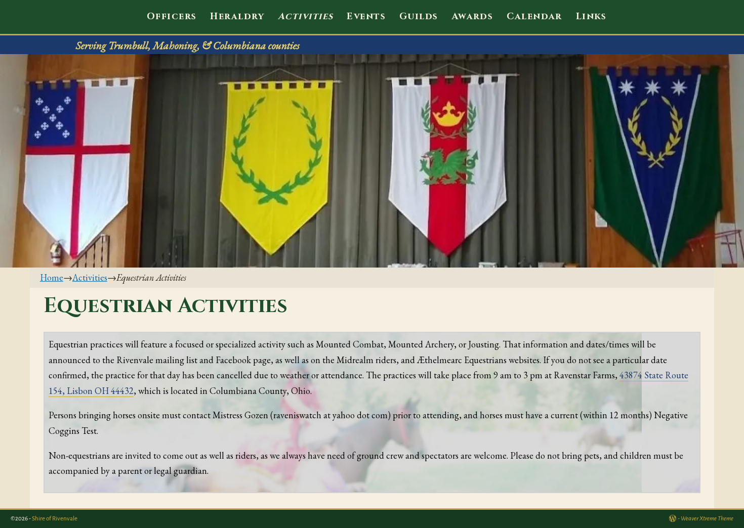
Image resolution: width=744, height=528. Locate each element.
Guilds (418, 16)
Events (366, 16)
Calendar (534, 16)
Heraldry (237, 16)
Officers (172, 16)
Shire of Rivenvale (54, 518)
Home (51, 277)
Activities (305, 16)
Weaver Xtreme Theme (707, 518)
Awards (472, 16)
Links (591, 16)
